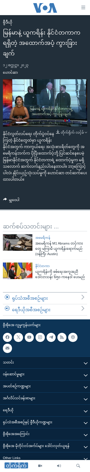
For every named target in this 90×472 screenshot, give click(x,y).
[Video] (40, 466)
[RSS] (61, 337)
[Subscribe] (7, 348)
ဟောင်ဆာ (10, 72)
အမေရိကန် (42, 237)
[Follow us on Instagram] (40, 337)
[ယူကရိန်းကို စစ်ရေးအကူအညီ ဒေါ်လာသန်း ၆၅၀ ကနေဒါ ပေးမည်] (17, 271)
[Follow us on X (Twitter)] (18, 337)
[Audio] (59, 466)
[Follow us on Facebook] (7, 337)
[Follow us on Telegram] (51, 337)
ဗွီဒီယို (7, 22)
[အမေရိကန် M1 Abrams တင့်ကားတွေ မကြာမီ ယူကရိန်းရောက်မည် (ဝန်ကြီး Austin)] (17, 242)
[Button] (11, 201)
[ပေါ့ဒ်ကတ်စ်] (72, 337)
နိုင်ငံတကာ (42, 266)
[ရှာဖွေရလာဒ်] (78, 466)
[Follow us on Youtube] (29, 337)
